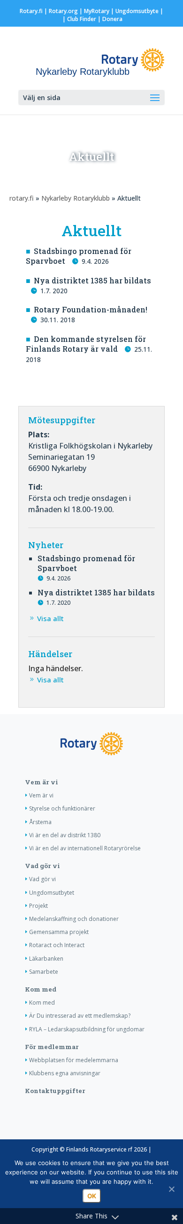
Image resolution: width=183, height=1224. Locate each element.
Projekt (38, 906)
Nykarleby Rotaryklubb (75, 198)
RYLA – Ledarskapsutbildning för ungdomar (87, 1029)
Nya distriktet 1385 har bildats (92, 280)
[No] (171, 1189)
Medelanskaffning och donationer (74, 919)
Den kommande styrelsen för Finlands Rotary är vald (86, 344)
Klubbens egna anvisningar (64, 1073)
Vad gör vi (42, 866)
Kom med (40, 989)
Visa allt (50, 618)
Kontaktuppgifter (55, 1090)
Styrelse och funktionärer (62, 808)
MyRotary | (99, 11)
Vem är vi (41, 782)
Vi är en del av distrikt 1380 (64, 835)
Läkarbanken (46, 959)
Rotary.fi (31, 11)
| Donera (109, 19)
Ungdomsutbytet (51, 893)
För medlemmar (52, 1047)
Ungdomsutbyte (137, 11)
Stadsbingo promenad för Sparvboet (78, 256)
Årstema (40, 822)
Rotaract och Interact (56, 945)
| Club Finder (78, 19)
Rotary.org (63, 11)
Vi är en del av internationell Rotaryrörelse (85, 848)
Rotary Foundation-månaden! (90, 309)
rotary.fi (21, 198)
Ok (91, 1196)
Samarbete (43, 972)
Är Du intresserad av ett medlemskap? (79, 1016)
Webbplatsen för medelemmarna (73, 1060)
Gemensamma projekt (59, 932)
